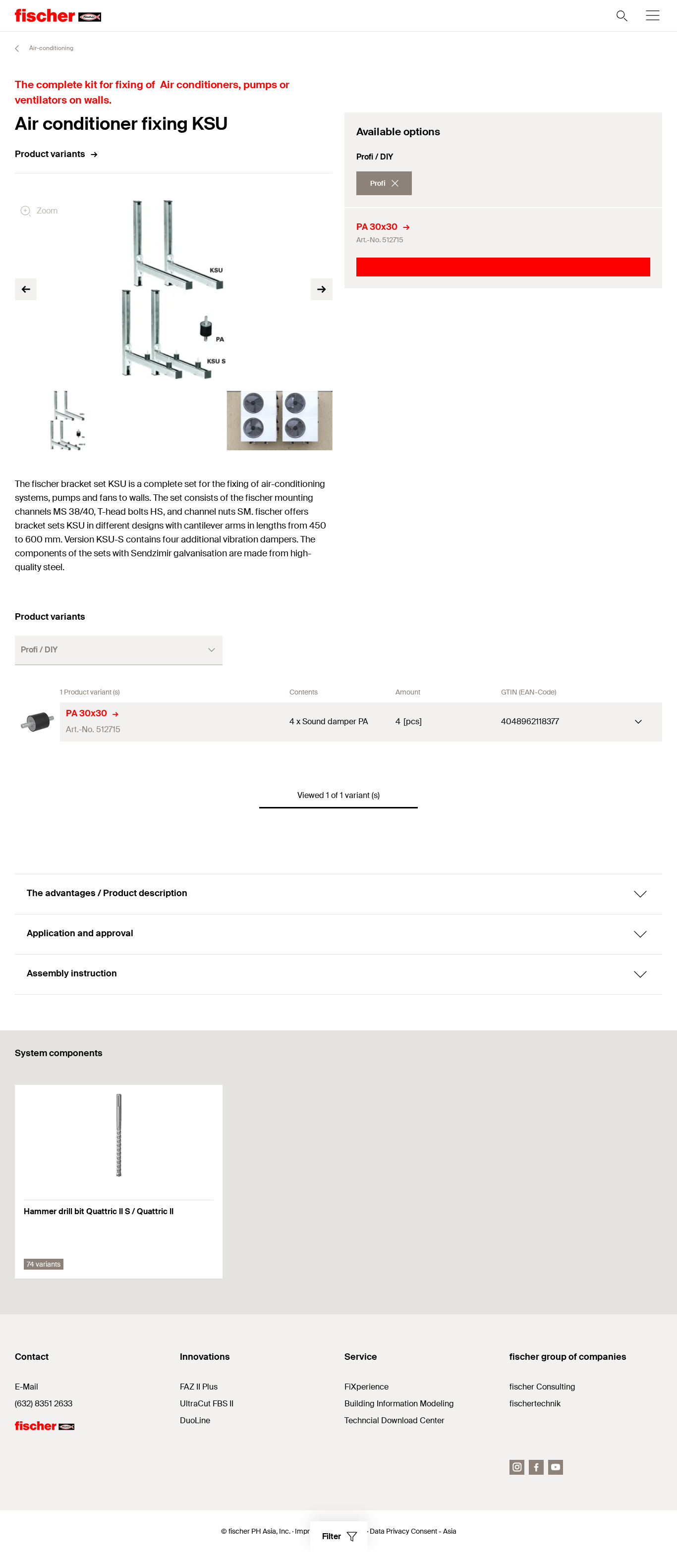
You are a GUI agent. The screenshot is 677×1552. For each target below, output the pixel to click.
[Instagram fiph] (516, 1467)
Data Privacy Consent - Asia (413, 1531)
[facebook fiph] (536, 1467)
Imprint (306, 1531)
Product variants (50, 154)
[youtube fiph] (555, 1467)
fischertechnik (535, 1403)
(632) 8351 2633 (43, 1403)
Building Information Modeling (399, 1403)
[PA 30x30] (37, 722)
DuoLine (195, 1420)
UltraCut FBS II (206, 1403)
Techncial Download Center (394, 1420)
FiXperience (366, 1387)
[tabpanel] (68, 420)
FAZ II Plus (199, 1387)
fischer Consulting (542, 1387)
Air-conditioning (50, 48)
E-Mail (26, 1387)
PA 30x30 (376, 227)
